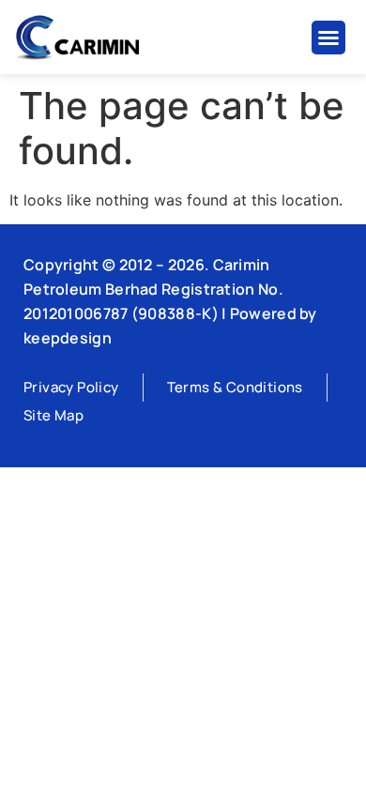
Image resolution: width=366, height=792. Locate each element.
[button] (328, 37)
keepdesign (67, 337)
